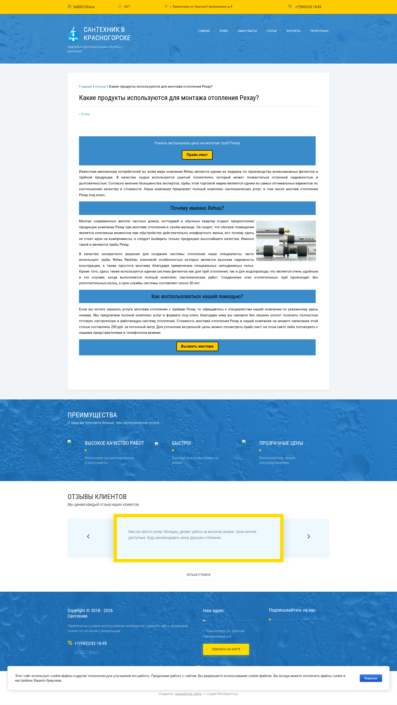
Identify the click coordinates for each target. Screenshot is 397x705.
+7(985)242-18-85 (308, 7)
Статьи (100, 86)
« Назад (84, 114)
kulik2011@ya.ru (84, 6)
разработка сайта (188, 694)
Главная (85, 86)
